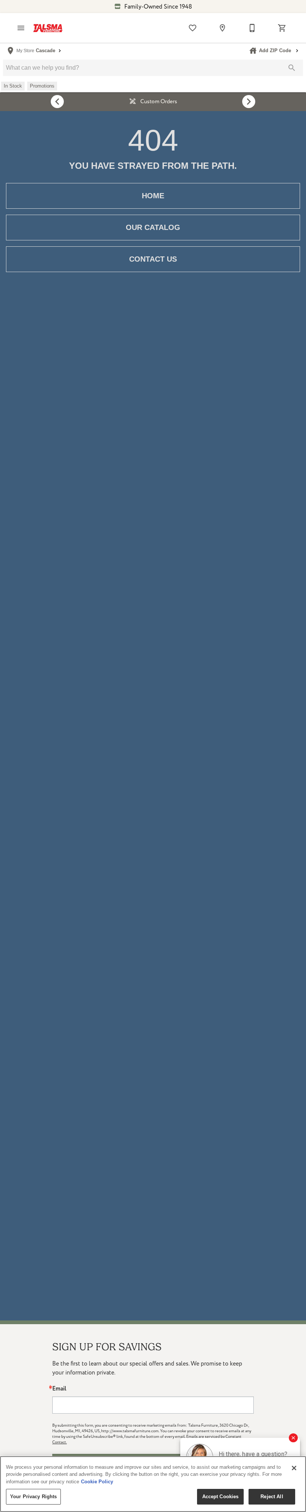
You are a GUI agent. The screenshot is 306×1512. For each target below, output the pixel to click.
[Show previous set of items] (57, 101)
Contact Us (153, 259)
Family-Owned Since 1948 (157, 7)
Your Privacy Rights (33, 1496)
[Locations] (222, 28)
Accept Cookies (220, 1496)
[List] (193, 28)
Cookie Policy (97, 1481)
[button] (21, 28)
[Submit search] (292, 68)
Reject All (271, 1496)
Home (153, 196)
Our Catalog (153, 227)
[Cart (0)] (282, 28)
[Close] (294, 1468)
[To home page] (48, 28)
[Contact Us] (252, 28)
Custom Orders (158, 101)
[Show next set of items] (248, 101)
